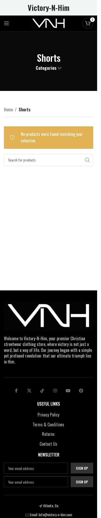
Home (8, 109)
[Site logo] (49, 23)
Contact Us (48, 444)
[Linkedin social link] (55, 390)
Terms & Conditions (48, 424)
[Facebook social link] (16, 390)
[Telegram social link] (68, 390)
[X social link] (29, 390)
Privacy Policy (48, 415)
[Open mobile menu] (6, 23)
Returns (48, 434)
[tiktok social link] (42, 390)
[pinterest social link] (81, 390)
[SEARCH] (87, 160)
